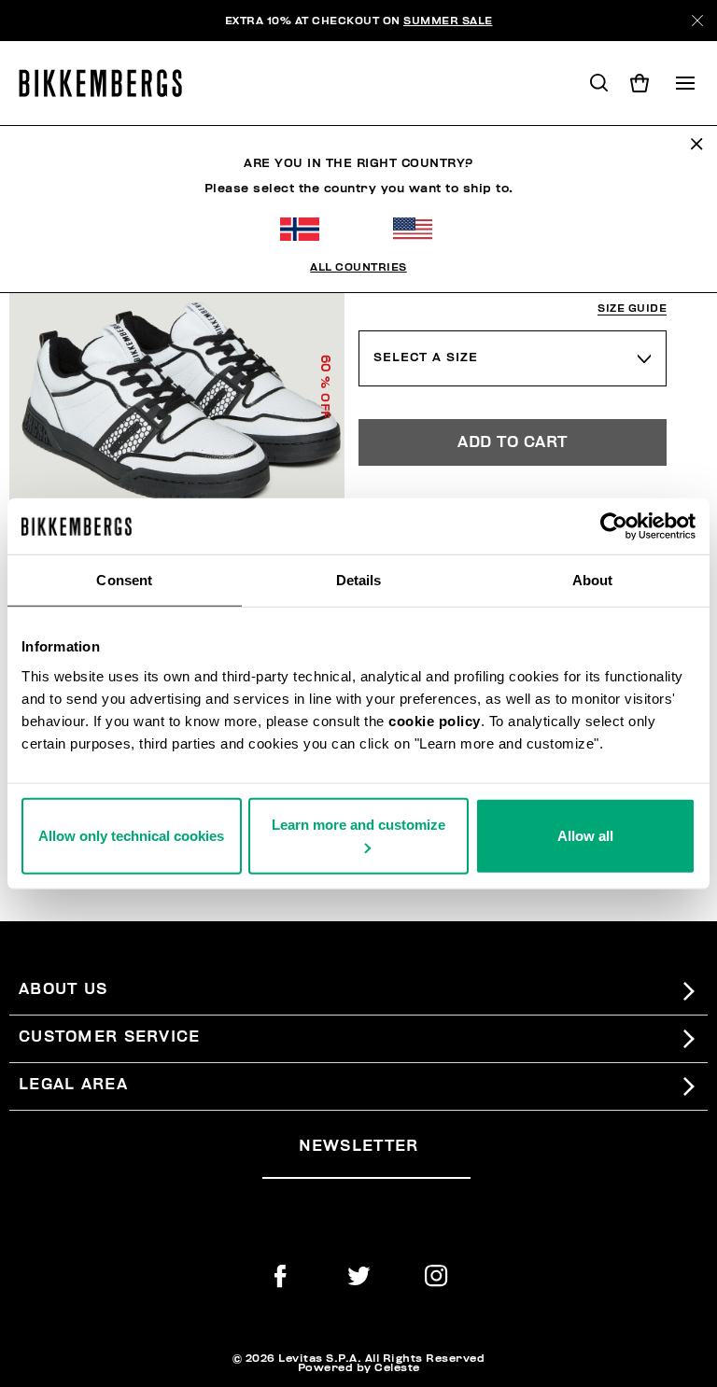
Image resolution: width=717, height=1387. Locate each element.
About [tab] (592, 580)
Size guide (632, 308)
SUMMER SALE (448, 20)
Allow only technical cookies (131, 835)
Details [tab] (359, 580)
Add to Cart (512, 442)
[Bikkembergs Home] (109, 83)
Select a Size (425, 357)
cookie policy (434, 720)
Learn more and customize (358, 824)
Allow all (585, 835)
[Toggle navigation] (685, 83)
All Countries (358, 267)
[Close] (697, 20)
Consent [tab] (124, 580)
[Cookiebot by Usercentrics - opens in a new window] (614, 526)
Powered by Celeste (359, 1367)
